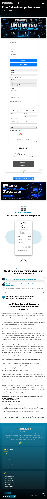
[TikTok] (42, 494)
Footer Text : (13, 137)
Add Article (23, 60)
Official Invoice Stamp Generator (10, 398)
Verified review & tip (10, 496)
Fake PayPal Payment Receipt (9, 399)
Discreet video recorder (10, 467)
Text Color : (12, 72)
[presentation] (21, 260)
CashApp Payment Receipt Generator (12, 401)
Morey (33, 495)
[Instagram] (44, 494)
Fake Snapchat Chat (9, 480)
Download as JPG (23, 162)
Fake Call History (8, 461)
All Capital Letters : (14, 134)
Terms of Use (8, 457)
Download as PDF (23, 165)
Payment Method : (14, 125)
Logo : (12, 82)
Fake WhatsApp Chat (9, 482)
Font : (11, 68)
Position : (26, 113)
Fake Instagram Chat (9, 476)
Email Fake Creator (9, 463)
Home (3, 14)
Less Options (23, 64)
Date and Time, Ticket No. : (16, 101)
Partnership (7, 459)
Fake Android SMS (9, 478)
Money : (11, 113)
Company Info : (13, 95)
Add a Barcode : (13, 130)
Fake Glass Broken (9, 486)
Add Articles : (18, 51)
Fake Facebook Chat (9, 465)
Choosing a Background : (15, 77)
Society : (12, 88)
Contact (7, 455)
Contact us (7, 493)
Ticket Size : (23, 170)
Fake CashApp (8, 484)
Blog (6, 453)
